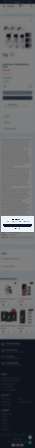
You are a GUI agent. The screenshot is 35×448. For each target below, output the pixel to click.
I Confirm (17, 225)
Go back (17, 228)
